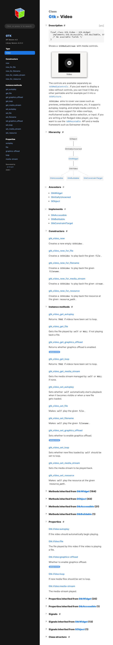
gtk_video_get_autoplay (61, 314)
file (7, 147)
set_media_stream (13, 129)
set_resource (11, 133)
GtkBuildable (58, 219)
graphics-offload (13, 151)
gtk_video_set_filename (61, 418)
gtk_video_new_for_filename (64, 263)
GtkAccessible (59, 215)
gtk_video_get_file (58, 326)
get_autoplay (11, 89)
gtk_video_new (57, 238)
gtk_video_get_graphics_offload (66, 342)
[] (47, 25)
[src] (101, 25)
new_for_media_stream (15, 75)
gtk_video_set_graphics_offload (66, 430)
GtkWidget (57, 193)
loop (7, 155)
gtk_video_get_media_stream (64, 371)
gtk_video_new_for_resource (64, 290)
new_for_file (11, 67)
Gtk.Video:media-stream (62, 586)
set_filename (11, 117)
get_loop (9, 101)
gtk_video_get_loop (59, 359)
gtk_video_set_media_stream (64, 463)
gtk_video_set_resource (61, 475)
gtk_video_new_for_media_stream (67, 278)
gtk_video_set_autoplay (61, 387)
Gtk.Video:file (56, 541)
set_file (8, 113)
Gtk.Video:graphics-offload (63, 557)
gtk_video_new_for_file (61, 250)
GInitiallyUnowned (61, 197)
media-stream (12, 159)
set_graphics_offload (14, 121)
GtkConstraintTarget (62, 223)
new (7, 63)
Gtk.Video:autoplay (59, 529)
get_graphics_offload (14, 97)
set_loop (9, 125)
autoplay (9, 143)
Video (8, 53)
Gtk (8, 35)
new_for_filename (13, 71)
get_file (9, 93)
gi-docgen (10, 167)
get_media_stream (13, 105)
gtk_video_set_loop (59, 447)
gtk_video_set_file (58, 405)
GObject (55, 201)
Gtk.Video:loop (56, 574)
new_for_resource (13, 79)
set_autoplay (11, 109)
